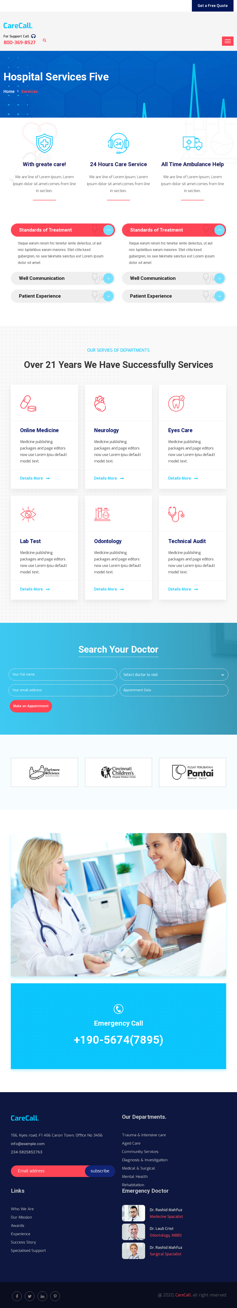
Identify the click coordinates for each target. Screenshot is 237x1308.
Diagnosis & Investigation (145, 1160)
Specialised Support (28, 1250)
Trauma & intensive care (144, 1135)
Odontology (108, 541)
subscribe (100, 1171)
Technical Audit (187, 541)
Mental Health (135, 1176)
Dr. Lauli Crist (162, 1228)
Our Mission (21, 1217)
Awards (17, 1225)
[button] (174, 675)
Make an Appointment (31, 706)
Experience (20, 1234)
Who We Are (22, 1209)
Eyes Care (180, 430)
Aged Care (131, 1143)
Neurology (106, 430)
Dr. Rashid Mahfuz (166, 1209)
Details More (32, 478)
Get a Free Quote (213, 5)
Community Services (140, 1151)
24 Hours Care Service (118, 164)
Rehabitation (133, 1185)
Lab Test (30, 541)
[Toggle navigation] (228, 41)
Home (9, 91)
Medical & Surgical (138, 1168)
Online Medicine (39, 430)
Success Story (23, 1242)
